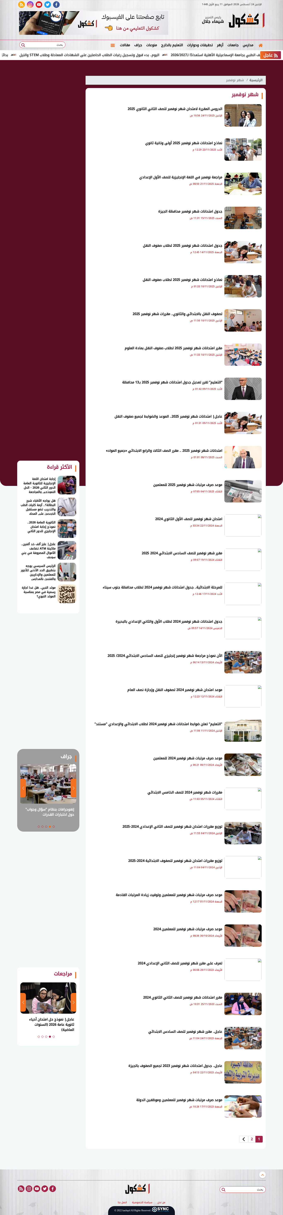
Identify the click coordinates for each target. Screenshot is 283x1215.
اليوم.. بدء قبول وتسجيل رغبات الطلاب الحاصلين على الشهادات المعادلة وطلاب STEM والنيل (113, 55)
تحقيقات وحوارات (200, 45)
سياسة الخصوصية (142, 1202)
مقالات (125, 45)
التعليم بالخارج (172, 45)
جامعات (233, 45)
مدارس (248, 45)
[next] (243, 1139)
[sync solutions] (160, 1210)
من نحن (161, 1202)
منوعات (151, 45)
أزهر (220, 45)
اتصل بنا (122, 1202)
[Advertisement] (48, 134)
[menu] (113, 45)
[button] (54, 827)
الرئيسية (255, 80)
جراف (138, 45)
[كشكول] (246, 20)
